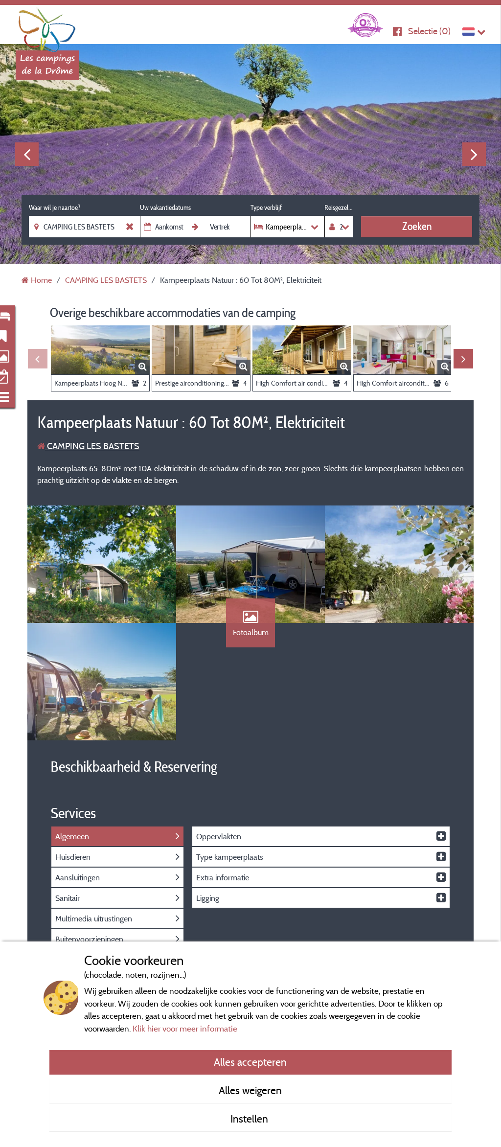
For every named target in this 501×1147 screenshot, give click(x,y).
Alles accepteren (250, 1061)
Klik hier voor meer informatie (185, 1028)
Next (474, 154)
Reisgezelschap (338, 207)
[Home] (47, 26)
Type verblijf (266, 207)
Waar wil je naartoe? (54, 207)
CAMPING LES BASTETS (92, 446)
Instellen (250, 1118)
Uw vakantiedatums (165, 207)
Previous (27, 154)
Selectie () (429, 31)
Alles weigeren (250, 1090)
